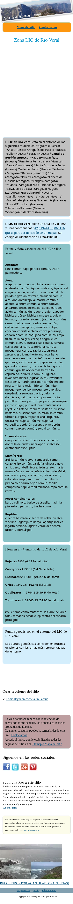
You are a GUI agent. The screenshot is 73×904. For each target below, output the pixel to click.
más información (31, 830)
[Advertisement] (36, 86)
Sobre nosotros (49, 890)
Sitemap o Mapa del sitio (47, 744)
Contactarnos (48, 27)
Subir (36, 890)
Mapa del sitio (26, 27)
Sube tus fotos (10, 807)
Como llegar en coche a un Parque (27, 699)
